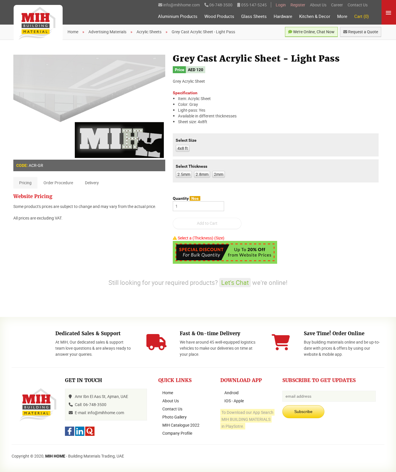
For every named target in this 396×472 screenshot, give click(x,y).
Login (281, 5)
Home (167, 392)
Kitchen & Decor (314, 16)
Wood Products (219, 16)
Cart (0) (361, 16)
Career (337, 5)
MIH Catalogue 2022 (180, 425)
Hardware (283, 16)
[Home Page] (38, 24)
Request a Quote (362, 31)
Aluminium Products (177, 16)
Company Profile (177, 433)
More (342, 16)
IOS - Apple (234, 400)
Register (297, 5)
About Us (318, 5)
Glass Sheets (254, 16)
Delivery (92, 182)
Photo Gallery (174, 417)
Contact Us (358, 5)
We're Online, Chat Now (313, 31)
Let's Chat (235, 282)
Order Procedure (58, 182)
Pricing (25, 182)
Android (231, 392)
